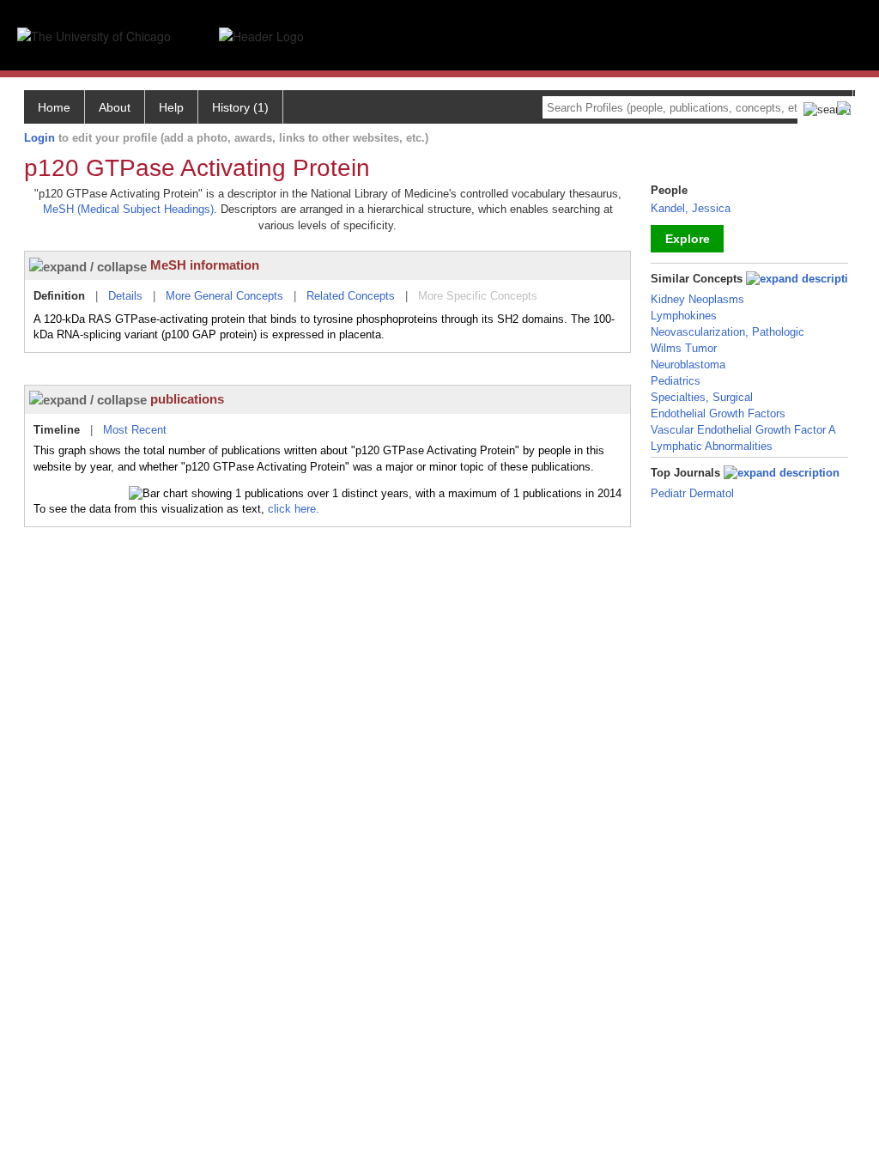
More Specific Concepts (477, 295)
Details (125, 295)
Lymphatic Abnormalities (712, 446)
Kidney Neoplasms (697, 299)
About (114, 107)
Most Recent (135, 429)
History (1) (240, 107)
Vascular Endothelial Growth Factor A (743, 429)
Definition (59, 295)
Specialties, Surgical (702, 397)
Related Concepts (350, 295)
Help (171, 107)
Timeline (56, 429)
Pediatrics (675, 380)
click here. (293, 508)
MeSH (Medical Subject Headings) (128, 209)
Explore (687, 239)
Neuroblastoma (688, 364)
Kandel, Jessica (690, 208)
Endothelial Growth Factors (718, 413)
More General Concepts (224, 295)
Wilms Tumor (684, 348)
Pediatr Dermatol (692, 493)
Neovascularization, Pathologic (727, 331)
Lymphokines (684, 315)
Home (54, 107)
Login (39, 137)
